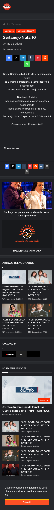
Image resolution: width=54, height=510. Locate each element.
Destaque (16, 24)
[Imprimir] (27, 171)
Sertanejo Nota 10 (26, 31)
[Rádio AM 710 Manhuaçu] (6, 6)
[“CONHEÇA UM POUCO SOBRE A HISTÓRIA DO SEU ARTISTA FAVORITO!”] (40, 277)
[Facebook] (9, 58)
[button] (10, 495)
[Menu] (50, 7)
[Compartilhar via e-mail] (47, 166)
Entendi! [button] (27, 502)
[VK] (41, 166)
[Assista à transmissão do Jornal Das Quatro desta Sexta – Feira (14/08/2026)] (14, 277)
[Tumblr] (31, 58)
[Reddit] (45, 58)
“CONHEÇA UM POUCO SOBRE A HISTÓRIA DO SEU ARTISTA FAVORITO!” (39, 291)
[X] (16, 58)
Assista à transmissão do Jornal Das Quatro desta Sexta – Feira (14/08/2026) (12, 291)
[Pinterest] (38, 58)
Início (7, 24)
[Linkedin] (23, 58)
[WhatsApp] (27, 64)
